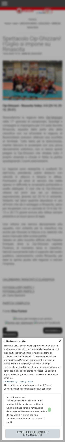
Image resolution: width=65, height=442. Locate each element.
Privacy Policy (26, 381)
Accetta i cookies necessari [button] (33, 433)
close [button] (60, 341)
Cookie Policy (10, 381)
